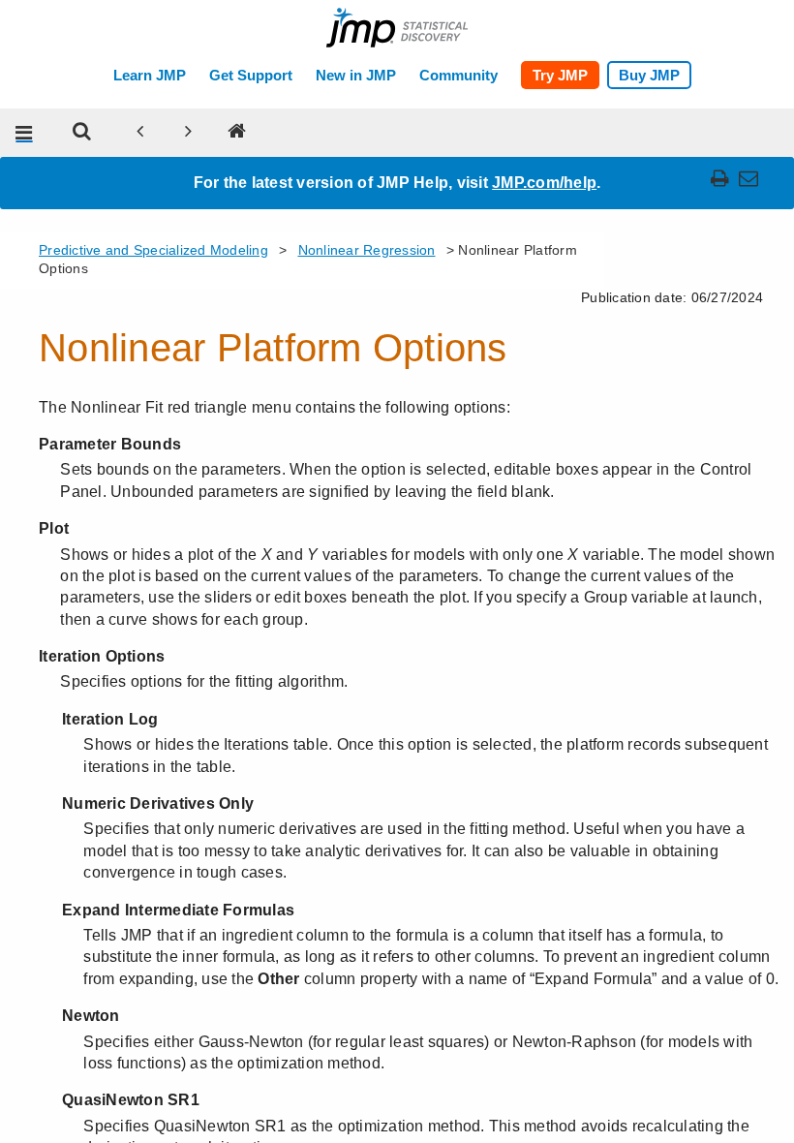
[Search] (82, 132)
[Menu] (24, 132)
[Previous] (140, 132)
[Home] (237, 132)
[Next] (189, 132)
